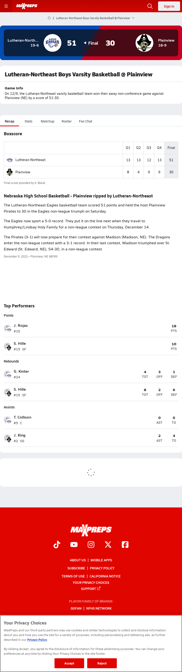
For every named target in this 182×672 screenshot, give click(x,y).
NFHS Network (99, 608)
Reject (102, 663)
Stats (28, 121)
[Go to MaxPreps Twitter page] (108, 545)
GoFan (76, 608)
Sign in (169, 6)
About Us (78, 560)
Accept (69, 663)
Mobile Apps (101, 560)
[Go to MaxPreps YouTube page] (74, 545)
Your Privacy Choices (91, 582)
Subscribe (76, 568)
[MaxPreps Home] (26, 6)
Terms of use (73, 576)
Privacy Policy (102, 568)
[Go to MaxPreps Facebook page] (125, 545)
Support (88, 588)
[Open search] (150, 6)
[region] (91, 643)
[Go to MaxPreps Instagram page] (91, 545)
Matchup (47, 121)
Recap (9, 121)
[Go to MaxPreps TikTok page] (57, 545)
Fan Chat (85, 121)
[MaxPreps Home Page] (49, 18)
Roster (67, 121)
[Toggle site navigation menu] (6, 6)
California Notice (105, 576)
